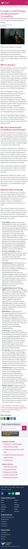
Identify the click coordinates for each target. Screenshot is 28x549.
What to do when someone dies (7, 517)
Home (1, 6)
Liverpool (3, 504)
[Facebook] (5, 418)
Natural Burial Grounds (5, 534)
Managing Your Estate (10, 472)
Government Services (10, 475)
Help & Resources (8, 6)
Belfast (2, 500)
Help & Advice (6, 515)
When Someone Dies (10, 466)
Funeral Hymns (4, 523)
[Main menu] (26, 2)
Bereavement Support (18, 6)
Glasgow (16, 509)
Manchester (16, 511)
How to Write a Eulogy (11, 447)
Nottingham (16, 504)
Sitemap (9, 489)
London (2, 511)
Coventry (16, 500)
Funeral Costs (8, 460)
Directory (18, 487)
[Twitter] (8, 418)
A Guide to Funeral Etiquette (13, 444)
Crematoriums (4, 532)
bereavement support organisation (16, 407)
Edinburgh (3, 509)
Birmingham (16, 506)
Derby (2, 502)
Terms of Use (3, 489)
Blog (9, 487)
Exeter (15, 502)
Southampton (3, 506)
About (2, 487)
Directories (5, 530)
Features (13, 487)
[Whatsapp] (1, 418)
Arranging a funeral (5, 519)
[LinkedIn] (11, 418)
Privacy (22, 487)
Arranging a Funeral (10, 469)
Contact (6, 487)
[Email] (14, 418)
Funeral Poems (4, 526)
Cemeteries (3, 536)
